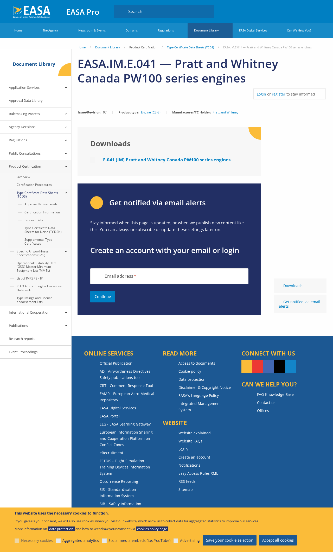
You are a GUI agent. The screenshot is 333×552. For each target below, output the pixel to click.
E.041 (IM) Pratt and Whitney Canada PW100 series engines (166, 160)
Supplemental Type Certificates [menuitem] (38, 241)
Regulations (166, 30)
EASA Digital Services (253, 30)
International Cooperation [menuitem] (29, 312)
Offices (263, 410)
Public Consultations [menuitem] (25, 153)
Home (18, 30)
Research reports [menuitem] (22, 338)
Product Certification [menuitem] (25, 166)
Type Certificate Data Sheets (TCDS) (190, 47)
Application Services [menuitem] (24, 87)
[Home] (32, 11)
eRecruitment (111, 452)
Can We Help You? (299, 30)
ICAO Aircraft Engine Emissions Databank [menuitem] (39, 288)
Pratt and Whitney (225, 112)
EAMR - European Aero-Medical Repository (127, 396)
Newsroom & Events (92, 30)
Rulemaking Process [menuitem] (24, 113)
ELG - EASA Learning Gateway (125, 424)
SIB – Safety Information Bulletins (120, 506)
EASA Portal (110, 416)
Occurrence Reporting (119, 481)
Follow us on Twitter (279, 366)
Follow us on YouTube (257, 366)
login (230, 250)
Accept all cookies (278, 540)
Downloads (293, 285)
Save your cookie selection (229, 540)
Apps (290, 11)
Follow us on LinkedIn (290, 366)
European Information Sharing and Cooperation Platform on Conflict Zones (126, 438)
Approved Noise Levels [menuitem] (40, 204)
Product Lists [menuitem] (33, 220)
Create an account (194, 457)
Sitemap (185, 489)
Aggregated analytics (80, 540)
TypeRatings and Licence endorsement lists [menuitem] (34, 300)
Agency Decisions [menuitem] (22, 126)
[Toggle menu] (66, 88)
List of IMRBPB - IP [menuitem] (30, 278)
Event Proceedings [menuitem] (23, 352)
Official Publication (116, 363)
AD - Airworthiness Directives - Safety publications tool (126, 374)
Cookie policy (189, 371)
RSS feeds (187, 481)
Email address (119, 276)
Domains (132, 30)
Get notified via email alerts (299, 304)
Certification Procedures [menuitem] (34, 184)
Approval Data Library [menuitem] (26, 100)
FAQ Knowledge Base (275, 394)
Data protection (192, 379)
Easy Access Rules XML (198, 473)
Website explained (194, 432)
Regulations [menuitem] (18, 140)
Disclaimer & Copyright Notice (204, 387)
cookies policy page (152, 528)
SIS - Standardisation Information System (118, 492)
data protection (61, 528)
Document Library (206, 30)
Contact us (266, 402)
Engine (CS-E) (151, 112)
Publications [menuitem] (18, 325)
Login (305, 11)
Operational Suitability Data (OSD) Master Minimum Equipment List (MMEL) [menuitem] (36, 267)
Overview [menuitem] (23, 177)
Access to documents (196, 363)
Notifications (189, 465)
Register (315, 11)
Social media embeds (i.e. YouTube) (139, 540)
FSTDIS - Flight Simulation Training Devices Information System (125, 467)
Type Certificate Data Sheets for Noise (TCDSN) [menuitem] (43, 230)
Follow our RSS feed (246, 366)
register (278, 94)
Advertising (190, 540)
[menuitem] (305, 11)
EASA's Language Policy (198, 395)
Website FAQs (190, 441)
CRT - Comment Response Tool (126, 385)
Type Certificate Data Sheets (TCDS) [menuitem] (37, 195)
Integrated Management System (199, 406)
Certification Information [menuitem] (42, 212)
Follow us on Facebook (268, 366)
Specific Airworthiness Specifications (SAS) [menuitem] (33, 253)
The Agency (50, 30)
